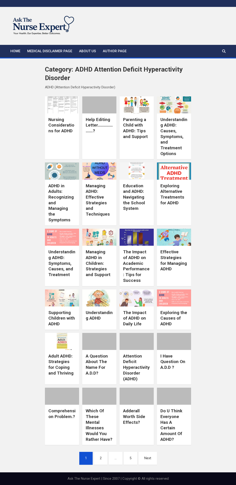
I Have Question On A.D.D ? (172, 361)
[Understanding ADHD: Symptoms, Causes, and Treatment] (62, 237)
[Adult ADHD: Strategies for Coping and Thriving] (62, 341)
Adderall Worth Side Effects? (134, 416)
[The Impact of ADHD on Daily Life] (137, 297)
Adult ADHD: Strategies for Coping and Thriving (61, 364)
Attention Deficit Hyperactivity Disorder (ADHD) (136, 367)
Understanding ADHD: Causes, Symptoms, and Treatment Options (173, 136)
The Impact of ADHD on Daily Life (134, 318)
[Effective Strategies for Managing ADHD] (174, 237)
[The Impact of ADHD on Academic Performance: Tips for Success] (137, 237)
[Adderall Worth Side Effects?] (137, 396)
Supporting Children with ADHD (61, 318)
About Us (87, 51)
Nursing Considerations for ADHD (61, 125)
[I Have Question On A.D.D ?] (174, 341)
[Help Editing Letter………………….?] (99, 104)
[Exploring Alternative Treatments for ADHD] (174, 170)
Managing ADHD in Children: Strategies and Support (98, 263)
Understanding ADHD (99, 315)
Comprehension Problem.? (62, 413)
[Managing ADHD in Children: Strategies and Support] (99, 237)
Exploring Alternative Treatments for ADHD (172, 194)
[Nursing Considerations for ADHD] (62, 104)
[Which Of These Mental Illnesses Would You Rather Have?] (99, 396)
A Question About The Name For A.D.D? (97, 364)
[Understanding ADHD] (99, 297)
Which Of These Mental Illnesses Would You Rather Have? (99, 425)
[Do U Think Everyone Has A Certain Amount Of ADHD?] (174, 396)
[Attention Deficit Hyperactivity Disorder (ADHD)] (137, 341)
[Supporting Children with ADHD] (62, 297)
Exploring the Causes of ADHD (173, 318)
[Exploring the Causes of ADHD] (174, 297)
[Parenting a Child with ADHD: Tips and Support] (137, 104)
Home (15, 51)
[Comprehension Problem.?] (62, 396)
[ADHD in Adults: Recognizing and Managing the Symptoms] (62, 170)
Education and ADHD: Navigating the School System (134, 197)
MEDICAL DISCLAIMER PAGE (49, 51)
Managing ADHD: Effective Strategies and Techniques (98, 200)
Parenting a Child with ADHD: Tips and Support (135, 128)
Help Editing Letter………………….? (99, 125)
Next (147, 458)
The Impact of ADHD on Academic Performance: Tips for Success (136, 266)
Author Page (115, 51)
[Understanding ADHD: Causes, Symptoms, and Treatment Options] (174, 104)
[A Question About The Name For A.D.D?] (99, 341)
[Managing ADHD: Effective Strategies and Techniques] (99, 170)
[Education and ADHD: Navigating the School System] (137, 170)
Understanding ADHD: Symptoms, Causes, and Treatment (61, 263)
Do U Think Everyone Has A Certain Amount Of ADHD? (171, 425)
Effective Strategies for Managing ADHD (173, 260)
